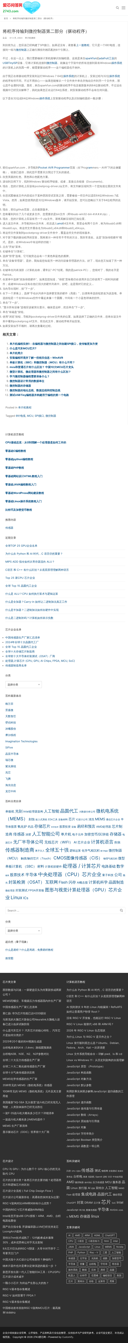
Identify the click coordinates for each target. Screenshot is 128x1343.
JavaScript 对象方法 (79, 1078)
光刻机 (91, 1176)
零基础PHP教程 (14, 467)
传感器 (9, 527)
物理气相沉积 (110, 858)
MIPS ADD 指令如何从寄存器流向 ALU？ (30, 561)
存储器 (116, 834)
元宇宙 (83, 1258)
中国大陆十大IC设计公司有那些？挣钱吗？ (28, 1259)
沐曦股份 (10, 728)
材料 (40, 866)
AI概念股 (82, 882)
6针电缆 (21, 415)
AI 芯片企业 (82, 842)
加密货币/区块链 (96, 834)
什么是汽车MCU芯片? (23, 348)
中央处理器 (118, 1176)
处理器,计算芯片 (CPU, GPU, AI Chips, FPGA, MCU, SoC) (40, 660)
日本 (93, 1269)
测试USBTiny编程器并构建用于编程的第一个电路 (39, 395)
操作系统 (117, 63)
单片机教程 (30, 38)
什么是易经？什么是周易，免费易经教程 (29, 949)
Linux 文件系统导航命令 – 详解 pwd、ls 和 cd (94, 1054)
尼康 (93, 1188)
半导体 (31, 874)
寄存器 (115, 1263)
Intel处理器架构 (33, 811)
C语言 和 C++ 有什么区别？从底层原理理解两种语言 (37, 569)
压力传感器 (98, 1182)
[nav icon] (123, 7)
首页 (6, 18)
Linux (16, 897)
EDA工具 (53, 819)
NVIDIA (114, 1210)
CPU (70, 1241)
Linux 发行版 (79, 1188)
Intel (120, 1202)
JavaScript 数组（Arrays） (83, 1114)
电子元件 (78, 834)
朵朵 (5, 38)
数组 (84, 1269)
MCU (30, 415)
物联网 (105, 1170)
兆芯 (8, 772)
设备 (74, 826)
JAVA (71, 1246)
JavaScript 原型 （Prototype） (85, 1066)
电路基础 (109, 866)
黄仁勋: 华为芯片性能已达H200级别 (24, 1013)
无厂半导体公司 (28, 841)
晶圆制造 (116, 882)
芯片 (71, 819)
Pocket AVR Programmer (54, 167)
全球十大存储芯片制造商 (20, 651)
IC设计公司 (82, 819)
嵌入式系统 (41, 819)
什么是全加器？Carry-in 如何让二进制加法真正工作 (36, 601)
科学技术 (54, 827)
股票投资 (65, 826)
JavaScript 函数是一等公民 (83, 1146)
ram (90, 167)
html (106, 1241)
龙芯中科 (10, 791)
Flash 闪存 (67, 882)
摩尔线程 (10, 735)
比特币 (83, 1275)
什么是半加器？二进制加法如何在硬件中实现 (32, 610)
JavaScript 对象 (76, 1127)
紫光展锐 (10, 766)
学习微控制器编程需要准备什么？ (30, 376)
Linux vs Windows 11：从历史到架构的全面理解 (95, 1060)
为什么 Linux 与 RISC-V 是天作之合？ (89, 1036)
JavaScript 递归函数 (79, 1102)
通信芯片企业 (113, 819)
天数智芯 (10, 716)
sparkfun (90, 58)
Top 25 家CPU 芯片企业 (20, 577)
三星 (104, 1252)
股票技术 (17, 875)
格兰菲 (9, 703)
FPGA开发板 (36, 890)
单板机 (9, 811)
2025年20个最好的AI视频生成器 (22, 1041)
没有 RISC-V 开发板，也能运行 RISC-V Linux (93, 1018)
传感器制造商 (19, 850)
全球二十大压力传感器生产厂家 (21, 1060)
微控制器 (21, 49)
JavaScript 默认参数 (79, 1085)
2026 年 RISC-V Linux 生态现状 (85, 1030)
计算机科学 (98, 882)
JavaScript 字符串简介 (80, 1133)
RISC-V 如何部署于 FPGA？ (19, 1295)
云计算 (97, 1202)
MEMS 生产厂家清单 (15, 1125)
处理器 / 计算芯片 (82, 866)
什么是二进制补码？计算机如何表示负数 (29, 618)
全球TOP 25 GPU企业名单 (21, 545)
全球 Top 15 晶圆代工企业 (21, 585)
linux (95, 1216)
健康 (7, 875)
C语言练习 (94, 1241)
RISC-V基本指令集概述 (16, 1289)
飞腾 (8, 778)
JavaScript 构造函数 (79, 1072)
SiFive (9, 747)
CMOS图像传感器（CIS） (78, 857)
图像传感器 (91, 1210)
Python (81, 1252)
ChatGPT (71, 1202)
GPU (74, 1171)
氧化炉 (22, 826)
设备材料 (63, 819)
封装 (80, 1202)
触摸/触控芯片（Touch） (37, 858)
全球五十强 (57, 850)
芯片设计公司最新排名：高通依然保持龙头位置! (31, 1197)
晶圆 (112, 1269)
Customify (67, 1337)
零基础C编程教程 (15, 450)
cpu (78, 1170)
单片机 (66, 834)
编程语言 (107, 1275)
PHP (70, 1252)
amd (60, 223)
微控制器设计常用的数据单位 (27, 381)
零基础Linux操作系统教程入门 (23, 501)
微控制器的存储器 (20, 385)
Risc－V (94, 1252)
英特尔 (100, 1188)
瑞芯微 (9, 760)
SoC (114, 1203)
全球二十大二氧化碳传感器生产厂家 (24, 1066)
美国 (119, 1275)
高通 (85, 1176)
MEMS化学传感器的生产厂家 (20, 1078)
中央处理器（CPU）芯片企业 (69, 874)
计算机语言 (102, 841)
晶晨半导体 (12, 753)
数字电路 (104, 851)
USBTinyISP (10, 63)
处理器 (76, 1194)
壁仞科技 (10, 722)
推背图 (9, 958)
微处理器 (10, 890)
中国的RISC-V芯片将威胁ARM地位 (23, 1209)
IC (67, 1217)
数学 (120, 866)
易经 (102, 1269)
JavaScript (72, 1209)
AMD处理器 (103, 826)
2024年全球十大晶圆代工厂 (22, 642)
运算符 (101, 1281)
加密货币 (116, 1258)
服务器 (116, 1182)
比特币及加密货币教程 (18, 509)
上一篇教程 (82, 45)
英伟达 (69, 1176)
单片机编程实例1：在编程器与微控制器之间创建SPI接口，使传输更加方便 (54, 343)
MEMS (100, 819)
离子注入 (39, 850)
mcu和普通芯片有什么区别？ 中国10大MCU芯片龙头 (42, 367)
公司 (118, 874)
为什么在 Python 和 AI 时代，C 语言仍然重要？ (34, 553)
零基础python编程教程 (19, 459)
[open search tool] (117, 7)
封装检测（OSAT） (26, 882)
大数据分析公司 (87, 811)
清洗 (91, 819)
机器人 (71, 1275)
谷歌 (91, 1281)
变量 (82, 1263)
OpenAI (98, 1176)
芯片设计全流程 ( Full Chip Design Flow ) (28, 1190)
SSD (110, 1176)
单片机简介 (16, 353)
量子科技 (108, 875)
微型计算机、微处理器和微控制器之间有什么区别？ (40, 371)
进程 (105, 1176)
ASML (120, 1210)
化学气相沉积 (91, 850)
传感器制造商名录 (16, 665)
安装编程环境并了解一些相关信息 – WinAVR (36, 357)
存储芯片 (42, 826)
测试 (98, 1170)
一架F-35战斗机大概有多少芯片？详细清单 (28, 1113)
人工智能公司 (46, 834)
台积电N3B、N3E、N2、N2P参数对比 (26, 1054)
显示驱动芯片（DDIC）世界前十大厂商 (26, 1132)
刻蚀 (32, 819)
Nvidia (119, 1246)
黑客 (112, 1281)
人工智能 (51, 811)
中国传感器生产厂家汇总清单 (22, 637)
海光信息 (10, 785)
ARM (87, 1235)
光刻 (18, 811)
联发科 (120, 1171)
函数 (105, 1258)
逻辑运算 (75, 850)
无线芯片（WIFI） (58, 842)
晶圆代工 (69, 811)
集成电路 (88, 1194)
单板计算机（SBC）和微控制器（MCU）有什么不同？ (42, 362)
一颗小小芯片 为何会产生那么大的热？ (26, 1283)
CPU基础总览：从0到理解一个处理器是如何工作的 (35, 442)
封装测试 (22, 890)
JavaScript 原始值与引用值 (83, 1121)
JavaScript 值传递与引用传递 (84, 1108)
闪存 (68, 1170)
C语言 (81, 1241)
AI (89, 1188)
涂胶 (28, 834)
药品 (31, 826)
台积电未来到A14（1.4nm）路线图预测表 (27, 1047)
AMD (70, 1182)
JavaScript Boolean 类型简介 (84, 1139)
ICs (25, 898)
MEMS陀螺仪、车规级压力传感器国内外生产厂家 (32, 1000)
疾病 (117, 842)
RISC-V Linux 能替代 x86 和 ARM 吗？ (90, 1024)
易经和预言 (86, 826)
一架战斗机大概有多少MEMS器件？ (24, 1119)
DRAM (88, 1202)
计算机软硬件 (53, 866)
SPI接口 (39, 415)
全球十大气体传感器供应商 (19, 1072)
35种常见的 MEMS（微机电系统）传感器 (27, 1085)
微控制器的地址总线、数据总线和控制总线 (35, 390)
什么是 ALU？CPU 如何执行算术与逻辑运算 (31, 593)
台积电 (77, 1176)
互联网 (51, 882)
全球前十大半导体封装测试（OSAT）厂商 (30, 656)
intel (115, 1241)
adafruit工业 (106, 58)
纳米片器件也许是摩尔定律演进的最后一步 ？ (30, 1265)
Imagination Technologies (21, 741)
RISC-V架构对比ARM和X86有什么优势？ (27, 1203)
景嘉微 (9, 710)
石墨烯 (94, 1275)
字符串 (104, 1263)
